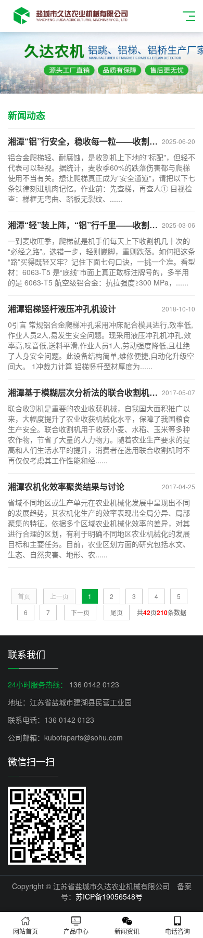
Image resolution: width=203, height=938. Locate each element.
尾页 (116, 612)
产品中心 (76, 931)
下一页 (80, 612)
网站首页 (25, 931)
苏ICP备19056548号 (109, 896)
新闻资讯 (127, 931)
